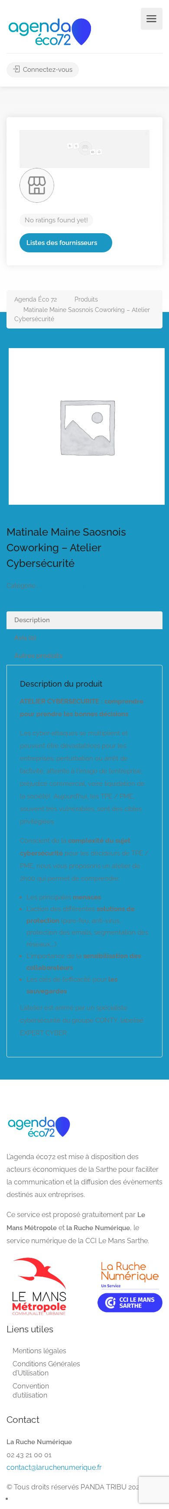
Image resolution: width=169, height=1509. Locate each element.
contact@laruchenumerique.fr (54, 1467)
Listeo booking (62, 586)
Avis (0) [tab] (25, 638)
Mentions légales (39, 1351)
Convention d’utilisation (31, 1390)
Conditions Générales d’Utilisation (46, 1368)
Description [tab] (32, 620)
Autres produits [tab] (38, 656)
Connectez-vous (46, 70)
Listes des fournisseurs (61, 243)
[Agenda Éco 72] (49, 31)
